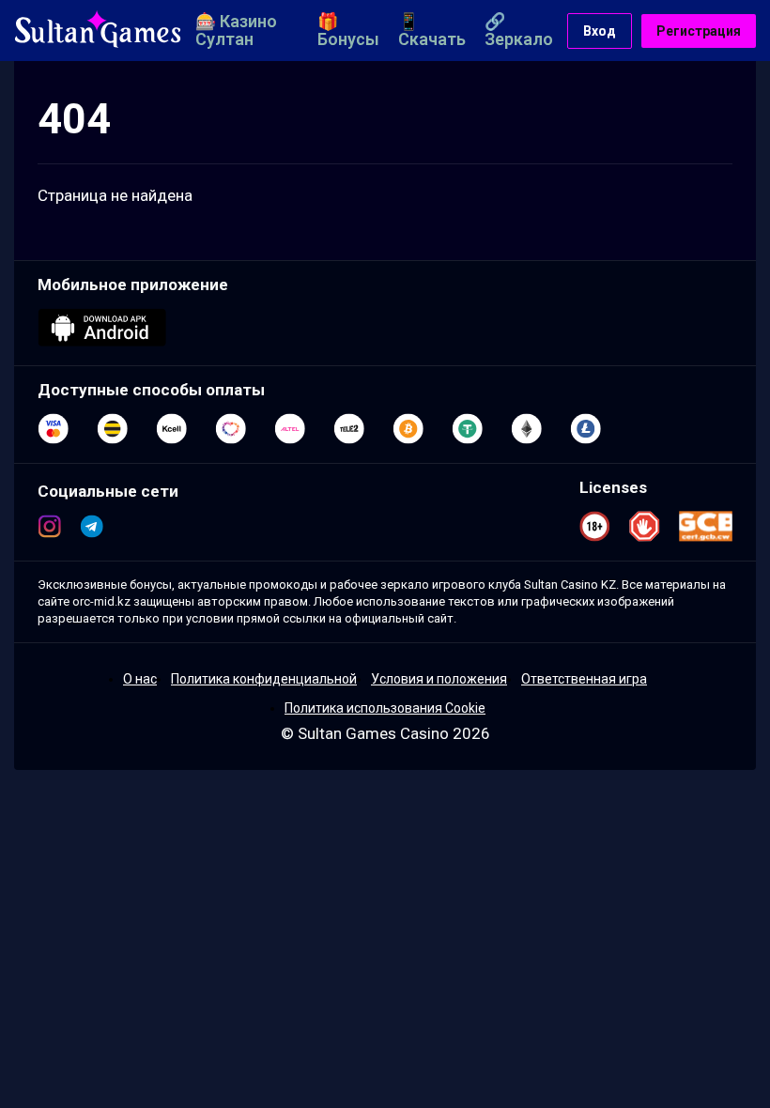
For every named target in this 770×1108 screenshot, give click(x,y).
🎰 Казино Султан (236, 30)
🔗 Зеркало (519, 30)
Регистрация (698, 30)
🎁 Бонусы (348, 30)
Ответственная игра (584, 678)
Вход (599, 30)
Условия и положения (439, 678)
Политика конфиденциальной (264, 678)
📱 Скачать (432, 30)
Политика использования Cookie (385, 708)
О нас (140, 678)
